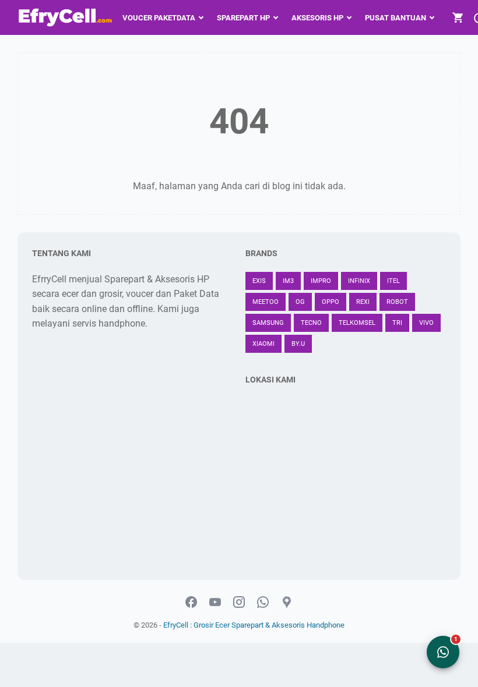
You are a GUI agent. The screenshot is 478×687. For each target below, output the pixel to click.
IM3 (288, 281)
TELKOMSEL (357, 323)
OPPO (330, 302)
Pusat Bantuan (395, 17)
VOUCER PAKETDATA (158, 17)
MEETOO (265, 302)
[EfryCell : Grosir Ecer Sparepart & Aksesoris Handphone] (66, 17)
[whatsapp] (263, 602)
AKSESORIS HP (317, 17)
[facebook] (191, 602)
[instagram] (239, 602)
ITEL (393, 281)
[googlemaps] (287, 602)
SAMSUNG (268, 323)
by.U (298, 344)
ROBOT (397, 302)
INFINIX (359, 281)
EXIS (259, 281)
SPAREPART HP (243, 17)
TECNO (311, 323)
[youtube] (215, 602)
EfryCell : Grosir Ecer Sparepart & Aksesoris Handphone (254, 625)
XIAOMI (263, 344)
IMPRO (321, 281)
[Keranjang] (458, 17)
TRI (397, 323)
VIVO (426, 323)
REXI (363, 302)
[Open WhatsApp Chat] (443, 652)
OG (300, 302)
